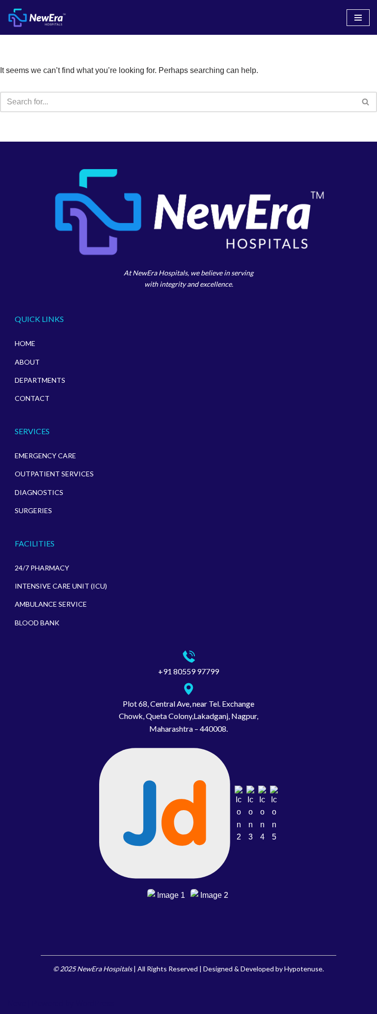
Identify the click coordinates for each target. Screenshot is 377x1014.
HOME (25, 343)
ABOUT (27, 362)
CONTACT (32, 398)
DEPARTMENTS (40, 380)
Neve (16, 1003)
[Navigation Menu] (358, 17)
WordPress (95, 1003)
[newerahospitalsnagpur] (36, 17)
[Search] (366, 102)
